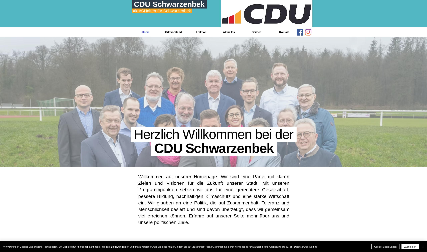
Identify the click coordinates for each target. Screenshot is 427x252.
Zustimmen (410, 246)
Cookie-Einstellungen (385, 246)
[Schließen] (423, 246)
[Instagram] (308, 32)
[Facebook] (300, 32)
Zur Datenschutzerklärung (303, 246)
